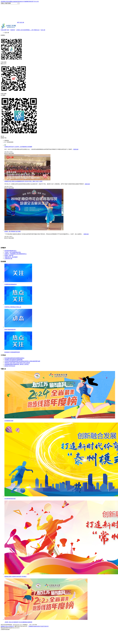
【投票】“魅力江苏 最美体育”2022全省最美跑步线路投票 (18, 622)
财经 (31, 1)
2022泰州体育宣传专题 (9, 498)
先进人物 (22, 22)
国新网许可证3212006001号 (7, 626)
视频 (11, 1)
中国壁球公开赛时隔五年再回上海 (12, 307)
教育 (28, 1)
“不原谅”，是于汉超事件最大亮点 (12, 252)
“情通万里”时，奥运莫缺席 (11, 257)
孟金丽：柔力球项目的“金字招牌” (12, 231)
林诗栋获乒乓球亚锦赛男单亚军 (12, 352)
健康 (26, 1)
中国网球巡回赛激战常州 (10, 284)
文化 (13, 1)
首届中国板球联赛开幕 (9, 329)
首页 (2, 1)
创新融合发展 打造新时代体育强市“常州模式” (15, 576)
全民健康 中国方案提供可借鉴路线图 (13, 359)
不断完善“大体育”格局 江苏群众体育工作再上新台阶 (17, 362)
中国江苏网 (3, 30)
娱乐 (22, 1)
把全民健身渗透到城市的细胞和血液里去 (14, 358)
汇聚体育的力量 (8, 258)
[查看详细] (75, 149)
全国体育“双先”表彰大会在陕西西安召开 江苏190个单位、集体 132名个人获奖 (23, 181)
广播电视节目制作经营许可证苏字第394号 (38, 626)
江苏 (6, 1)
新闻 (4, 1)
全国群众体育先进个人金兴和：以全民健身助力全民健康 (18, 146)
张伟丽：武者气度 (8, 255)
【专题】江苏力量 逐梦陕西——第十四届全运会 (27, 30)
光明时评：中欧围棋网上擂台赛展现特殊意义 (15, 253)
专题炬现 (12, 30)
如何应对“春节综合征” (9, 366)
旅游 (15, 1)
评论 (8, 1)
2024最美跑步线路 (8, 420)
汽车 (24, 1)
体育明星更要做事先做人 (10, 250)
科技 (19, 1)
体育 (17, 1)
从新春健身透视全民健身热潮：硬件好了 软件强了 (16, 364)
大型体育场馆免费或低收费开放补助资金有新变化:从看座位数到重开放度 (22, 361)
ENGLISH (36, 1)
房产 (33, 1)
